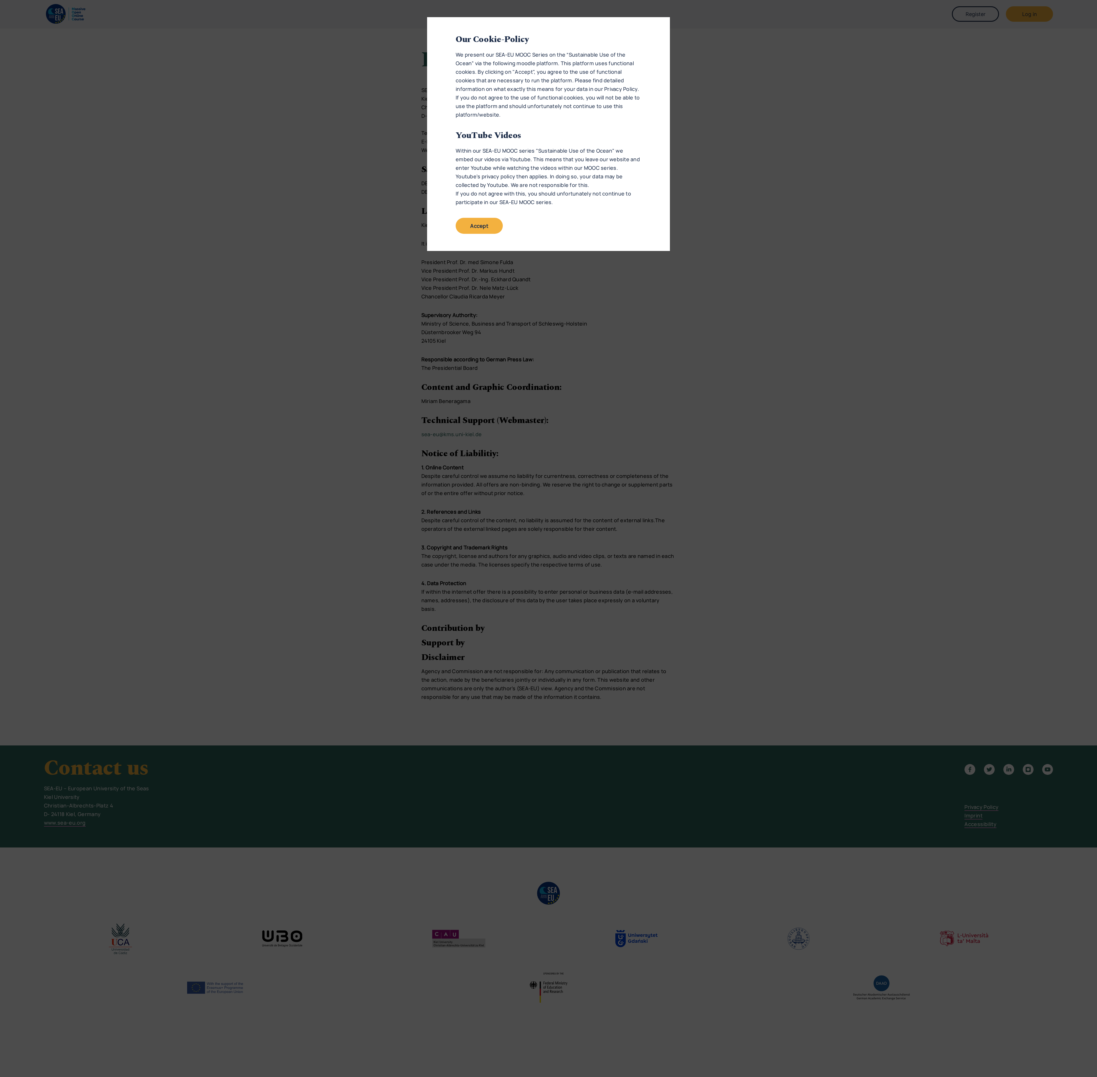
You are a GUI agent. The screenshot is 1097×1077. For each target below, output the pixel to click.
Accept (479, 225)
